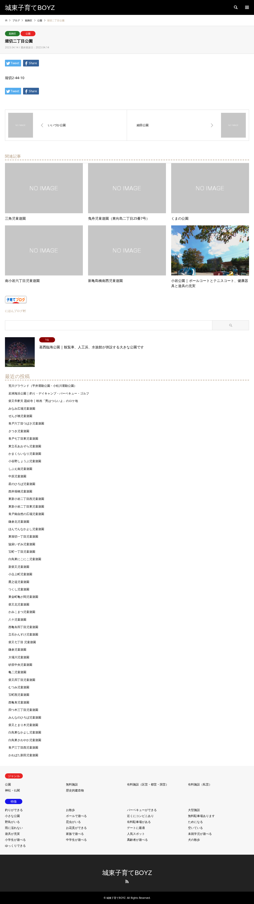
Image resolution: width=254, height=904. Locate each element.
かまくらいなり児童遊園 (24, 454)
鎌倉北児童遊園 (18, 521)
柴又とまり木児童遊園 (23, 725)
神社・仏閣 (12, 790)
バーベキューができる (142, 810)
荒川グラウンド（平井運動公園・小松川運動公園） (42, 386)
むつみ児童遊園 (18, 687)
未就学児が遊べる (200, 834)
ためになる (195, 822)
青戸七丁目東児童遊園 (23, 438)
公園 (28, 33)
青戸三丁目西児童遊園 (23, 747)
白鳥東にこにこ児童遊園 (24, 559)
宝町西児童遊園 (18, 695)
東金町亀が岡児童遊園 (23, 597)
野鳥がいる (12, 822)
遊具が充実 (12, 834)
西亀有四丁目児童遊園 (23, 627)
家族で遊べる (75, 834)
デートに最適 (136, 828)
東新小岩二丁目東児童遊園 (26, 506)
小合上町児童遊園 (20, 574)
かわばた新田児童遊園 (23, 755)
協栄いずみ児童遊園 (21, 544)
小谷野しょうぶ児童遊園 (24, 461)
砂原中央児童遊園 (20, 665)
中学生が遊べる (76, 840)
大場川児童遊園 (18, 657)
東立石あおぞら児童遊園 (24, 446)
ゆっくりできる (15, 846)
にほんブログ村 (15, 311)
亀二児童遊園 (17, 672)
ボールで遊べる (76, 816)
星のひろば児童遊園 (21, 484)
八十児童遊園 (17, 619)
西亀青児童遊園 (18, 702)
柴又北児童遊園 (18, 604)
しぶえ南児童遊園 (20, 469)
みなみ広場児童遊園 (21, 408)
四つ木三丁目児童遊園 (23, 710)
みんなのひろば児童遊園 (24, 717)
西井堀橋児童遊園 (20, 491)
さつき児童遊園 (18, 431)
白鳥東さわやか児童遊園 (24, 740)
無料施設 (72, 784)
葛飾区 (12, 33)
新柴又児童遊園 (18, 567)
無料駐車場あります (201, 816)
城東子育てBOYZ (127, 872)
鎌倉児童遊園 (17, 649)
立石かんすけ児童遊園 (23, 634)
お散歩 (70, 810)
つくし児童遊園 (18, 589)
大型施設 (194, 810)
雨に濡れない (14, 828)
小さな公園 (12, 816)
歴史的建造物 (75, 790)
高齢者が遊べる (137, 840)
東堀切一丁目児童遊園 (23, 536)
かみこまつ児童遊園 (21, 612)
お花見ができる (76, 828)
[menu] (246, 7)
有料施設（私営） (200, 784)
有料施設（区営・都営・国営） (148, 784)
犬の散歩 (194, 840)
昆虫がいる (73, 822)
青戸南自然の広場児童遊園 (26, 514)
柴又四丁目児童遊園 (21, 680)
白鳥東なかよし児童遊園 (24, 732)
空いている (195, 828)
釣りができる (14, 810)
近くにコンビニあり (140, 816)
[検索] (235, 7)
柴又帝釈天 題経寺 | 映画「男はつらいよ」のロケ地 (43, 401)
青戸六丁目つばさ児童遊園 (26, 423)
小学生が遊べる (15, 840)
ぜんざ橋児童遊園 (20, 416)
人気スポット (136, 834)
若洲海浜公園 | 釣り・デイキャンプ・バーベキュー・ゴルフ (48, 393)
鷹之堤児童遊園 (18, 582)
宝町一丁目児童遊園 (21, 551)
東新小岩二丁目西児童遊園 (26, 499)
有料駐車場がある (139, 822)
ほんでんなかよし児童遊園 (26, 529)
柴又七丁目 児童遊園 (22, 642)
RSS (127, 881)
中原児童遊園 (17, 476)
